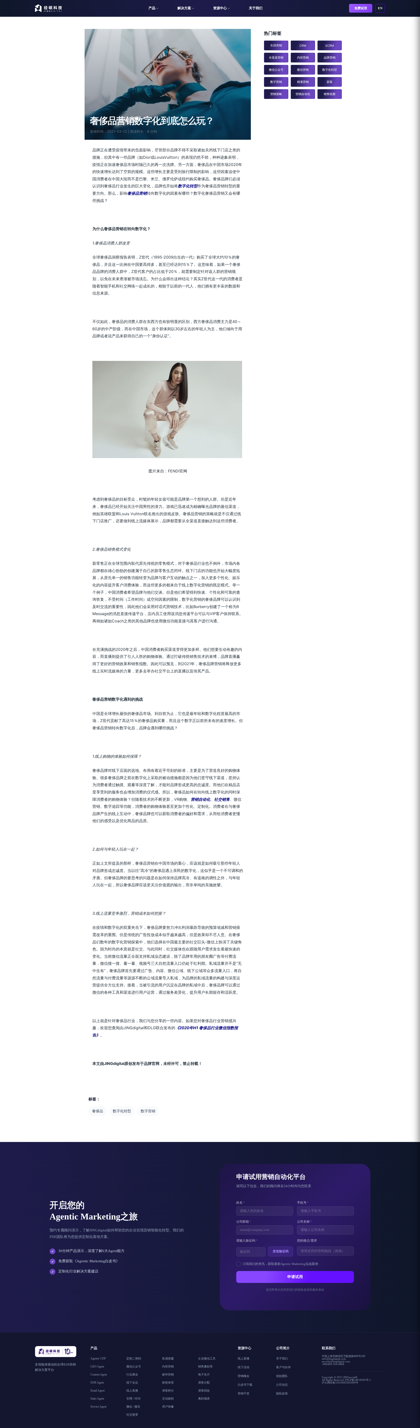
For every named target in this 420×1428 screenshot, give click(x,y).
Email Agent (97, 1390)
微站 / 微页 (133, 1406)
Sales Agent (97, 1398)
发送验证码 (281, 1251)
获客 (329, 82)
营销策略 (276, 94)
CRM (302, 45)
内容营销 (303, 57)
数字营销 (148, 1111)
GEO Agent (97, 1366)
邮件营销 (168, 1374)
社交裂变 (132, 1414)
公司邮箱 (243, 1221)
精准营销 (303, 82)
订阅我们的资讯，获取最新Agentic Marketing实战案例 (280, 1264)
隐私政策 (282, 1393)
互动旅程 (168, 1398)
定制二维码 (133, 1358)
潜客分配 (204, 1382)
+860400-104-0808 (333, 1364)
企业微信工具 (207, 1358)
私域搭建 (168, 1358)
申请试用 (295, 1277)
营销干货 (243, 1393)
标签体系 (168, 1382)
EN (380, 8)
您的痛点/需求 (307, 1240)
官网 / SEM (133, 1398)
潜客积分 (168, 1390)
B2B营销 (276, 45)
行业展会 (132, 1374)
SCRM (329, 45)
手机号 (303, 1202)
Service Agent (98, 1406)
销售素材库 (205, 1366)
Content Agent (98, 1374)
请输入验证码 (246, 1240)
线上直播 (132, 1390)
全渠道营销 (276, 57)
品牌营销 (329, 57)
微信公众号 (276, 69)
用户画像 (168, 1406)
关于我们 (255, 8)
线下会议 (132, 1382)
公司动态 (282, 1384)
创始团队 (282, 1376)
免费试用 (360, 8)
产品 (152, 8)
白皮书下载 (245, 1384)
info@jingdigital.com (334, 1358)
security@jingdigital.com (336, 1361)
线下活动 (243, 1367)
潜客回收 (204, 1390)
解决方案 (184, 8)
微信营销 (303, 69)
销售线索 (329, 94)
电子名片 (204, 1374)
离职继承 (204, 1398)
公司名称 (304, 1221)
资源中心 (220, 8)
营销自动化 (200, 799)
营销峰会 (243, 1376)
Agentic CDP (98, 1358)
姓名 (240, 1202)
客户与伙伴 (283, 1367)
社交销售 (222, 799)
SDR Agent (97, 1382)
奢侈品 (97, 1111)
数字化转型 (187, 185)
